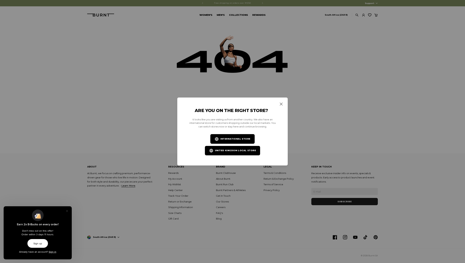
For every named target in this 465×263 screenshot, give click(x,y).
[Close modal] (281, 104)
